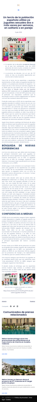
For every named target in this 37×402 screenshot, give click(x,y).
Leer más (4, 353)
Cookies (8, 399)
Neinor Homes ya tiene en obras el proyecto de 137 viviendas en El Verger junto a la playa (17, 381)
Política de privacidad (21, 397)
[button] (18, 10)
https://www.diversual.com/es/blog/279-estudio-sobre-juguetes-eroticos (18, 291)
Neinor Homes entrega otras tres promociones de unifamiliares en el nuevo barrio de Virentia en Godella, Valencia (16, 341)
